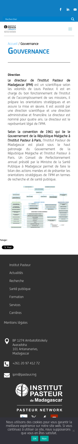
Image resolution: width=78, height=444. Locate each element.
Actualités (16, 273)
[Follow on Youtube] (75, 9)
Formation (16, 297)
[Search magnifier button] (72, 19)
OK (34, 438)
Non (44, 438)
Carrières (15, 313)
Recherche (16, 281)
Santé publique (19, 289)
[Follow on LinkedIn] (68, 9)
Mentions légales (16, 322)
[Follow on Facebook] (60, 9)
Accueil (13, 44)
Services (14, 305)
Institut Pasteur (20, 265)
